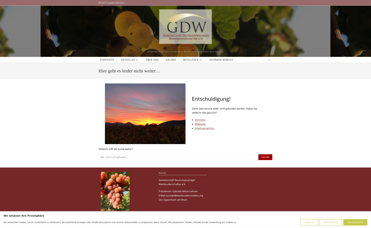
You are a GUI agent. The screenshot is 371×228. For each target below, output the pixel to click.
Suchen (265, 157)
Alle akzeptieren (355, 222)
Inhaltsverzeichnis (204, 128)
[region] (185, 219)
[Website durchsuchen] (269, 60)
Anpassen (309, 222)
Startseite (200, 119)
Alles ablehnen (330, 222)
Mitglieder (200, 124)
